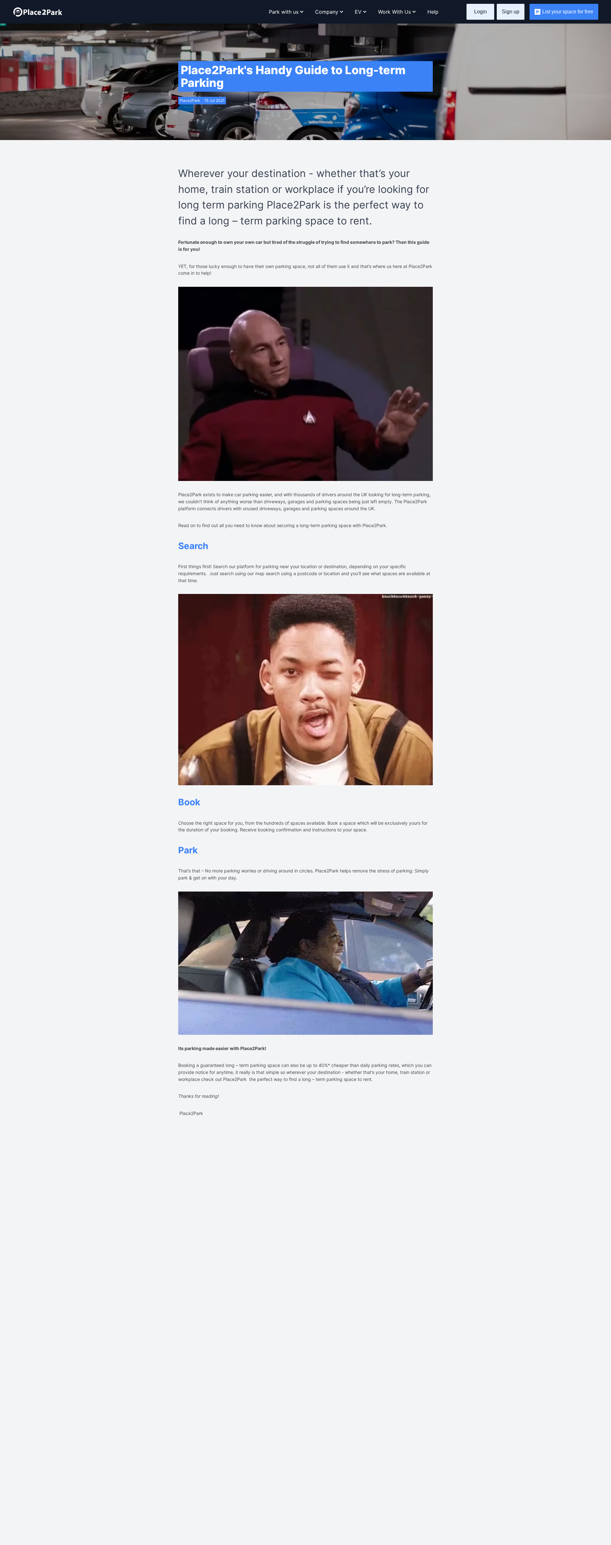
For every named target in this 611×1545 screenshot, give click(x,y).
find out (210, 525)
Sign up (510, 11)
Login (480, 11)
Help (433, 12)
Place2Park (235, 1079)
